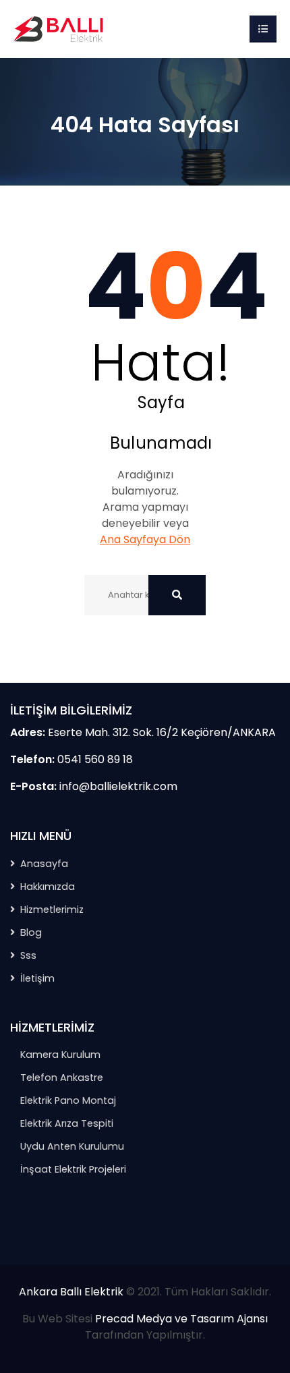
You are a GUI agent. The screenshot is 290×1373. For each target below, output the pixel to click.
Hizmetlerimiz (52, 909)
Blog (31, 932)
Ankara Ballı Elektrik (71, 1291)
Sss (28, 955)
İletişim (37, 978)
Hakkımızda (47, 886)
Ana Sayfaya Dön (145, 539)
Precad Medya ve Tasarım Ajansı (181, 1318)
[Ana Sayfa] (60, 28)
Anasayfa (44, 863)
